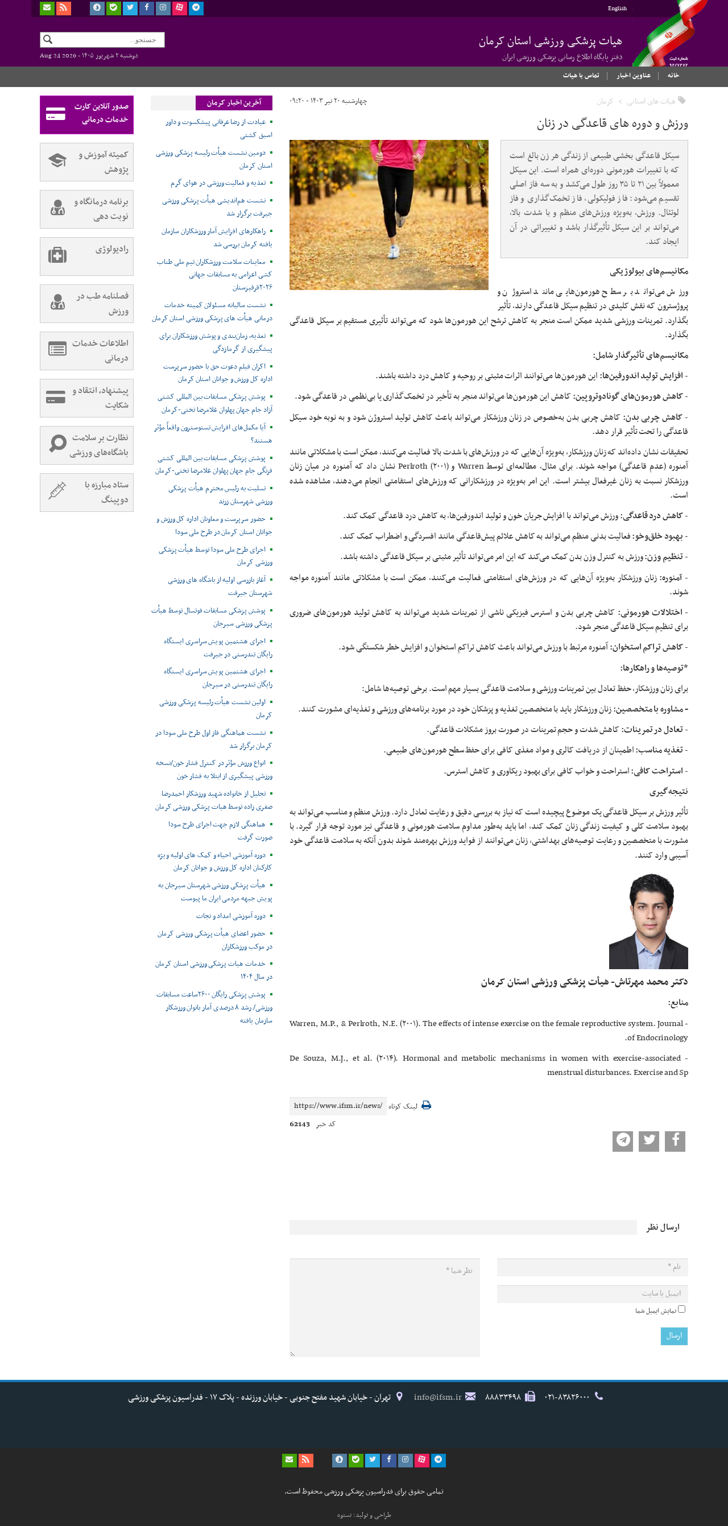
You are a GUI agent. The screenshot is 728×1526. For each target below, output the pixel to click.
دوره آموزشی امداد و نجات (231, 916)
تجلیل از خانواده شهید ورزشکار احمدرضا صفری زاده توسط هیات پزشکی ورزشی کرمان (213, 800)
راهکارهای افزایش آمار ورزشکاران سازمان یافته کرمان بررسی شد (217, 238)
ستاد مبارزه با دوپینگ (107, 492)
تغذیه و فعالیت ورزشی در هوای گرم (218, 183)
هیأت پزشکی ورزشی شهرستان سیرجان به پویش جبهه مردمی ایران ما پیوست (215, 892)
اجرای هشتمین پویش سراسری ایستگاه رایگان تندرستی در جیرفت (218, 648)
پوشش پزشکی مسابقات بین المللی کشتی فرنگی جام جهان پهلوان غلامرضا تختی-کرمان (213, 465)
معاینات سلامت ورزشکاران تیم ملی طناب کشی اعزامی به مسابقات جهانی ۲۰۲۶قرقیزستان (214, 275)
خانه (674, 75)
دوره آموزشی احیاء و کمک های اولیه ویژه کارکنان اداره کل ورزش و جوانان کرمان (215, 862)
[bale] (113, 8)
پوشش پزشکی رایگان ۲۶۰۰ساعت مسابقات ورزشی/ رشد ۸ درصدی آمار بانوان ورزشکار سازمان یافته (214, 1008)
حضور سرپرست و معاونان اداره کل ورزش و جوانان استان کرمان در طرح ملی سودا (214, 526)
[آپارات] (179, 8)
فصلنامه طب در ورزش (102, 304)
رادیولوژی (112, 249)
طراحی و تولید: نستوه (364, 1515)
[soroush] (97, 8)
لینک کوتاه (402, 1107)
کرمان (605, 101)
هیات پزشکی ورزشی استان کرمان (551, 48)
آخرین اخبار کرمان (234, 103)
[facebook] (146, 8)
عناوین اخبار (634, 75)
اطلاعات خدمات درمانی (100, 351)
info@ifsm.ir (438, 1397)
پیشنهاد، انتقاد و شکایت (100, 398)
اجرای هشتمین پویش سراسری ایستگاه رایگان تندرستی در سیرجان (218, 678)
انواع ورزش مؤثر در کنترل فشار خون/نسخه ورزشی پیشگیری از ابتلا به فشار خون (214, 770)
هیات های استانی (651, 101)
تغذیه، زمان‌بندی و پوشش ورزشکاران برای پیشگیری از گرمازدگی (215, 342)
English (617, 8)
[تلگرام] (196, 8)
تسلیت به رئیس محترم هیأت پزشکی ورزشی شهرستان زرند (220, 495)
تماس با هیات (581, 75)
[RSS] (63, 8)
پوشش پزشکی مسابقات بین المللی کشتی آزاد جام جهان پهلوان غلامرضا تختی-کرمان (215, 403)
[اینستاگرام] (163, 8)
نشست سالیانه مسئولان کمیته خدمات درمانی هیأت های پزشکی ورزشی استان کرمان (212, 312)
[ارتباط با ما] (47, 8)
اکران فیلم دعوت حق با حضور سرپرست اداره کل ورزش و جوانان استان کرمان (217, 373)
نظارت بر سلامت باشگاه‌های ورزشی (99, 445)
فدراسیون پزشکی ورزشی (659, 44)
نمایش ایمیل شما (655, 1311)
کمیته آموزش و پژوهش (103, 162)
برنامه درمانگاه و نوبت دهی (101, 209)
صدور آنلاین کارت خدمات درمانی (102, 113)
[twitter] (130, 8)
